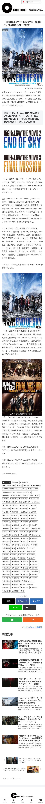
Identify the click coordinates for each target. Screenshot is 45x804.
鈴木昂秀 (25, 578)
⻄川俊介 (7, 574)
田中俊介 (7, 561)
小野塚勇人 (36, 528)
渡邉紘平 (32, 558)
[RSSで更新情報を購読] (33, 619)
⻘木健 (23, 584)
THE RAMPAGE (9, 502)
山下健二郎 (14, 532)
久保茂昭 (33, 508)
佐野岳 (6, 515)
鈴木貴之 (7, 581)
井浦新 (6, 512)
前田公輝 (33, 515)
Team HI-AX (35, 499)
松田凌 (27, 545)
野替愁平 (7, 578)
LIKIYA (6, 499)
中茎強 (16, 508)
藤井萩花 (36, 571)
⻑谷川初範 (17, 581)
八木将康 (24, 515)
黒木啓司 (7, 591)
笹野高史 (34, 568)
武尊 (15, 551)
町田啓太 (16, 561)
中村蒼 (34, 505)
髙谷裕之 (25, 588)
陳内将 (16, 584)
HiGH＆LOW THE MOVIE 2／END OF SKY (17, 492)
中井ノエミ (25, 505)
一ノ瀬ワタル (35, 502)
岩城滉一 (25, 535)
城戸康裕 (33, 518)
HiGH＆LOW (34, 489)
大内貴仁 (34, 522)
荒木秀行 (7, 571)
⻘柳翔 (31, 584)
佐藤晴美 (33, 512)
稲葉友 (17, 568)
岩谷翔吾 (16, 538)
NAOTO (14, 499)
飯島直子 (7, 588)
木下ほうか (18, 545)
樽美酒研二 (21, 548)
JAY (37, 495)
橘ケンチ (32, 548)
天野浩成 (16, 525)
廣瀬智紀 (16, 541)
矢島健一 (16, 564)
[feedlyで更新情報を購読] (12, 619)
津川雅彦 (32, 555)
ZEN (25, 502)
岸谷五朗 (25, 538)
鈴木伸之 (16, 578)
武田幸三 (22, 551)
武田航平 (32, 551)
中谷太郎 (24, 508)
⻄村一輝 (16, 574)
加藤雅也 (7, 518)
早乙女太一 (7, 545)
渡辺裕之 (22, 558)
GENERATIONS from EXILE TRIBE (15, 489)
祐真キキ (25, 564)
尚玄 (5, 532)
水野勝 (6, 555)
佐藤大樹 (15, 512)
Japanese (29, 2)
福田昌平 (34, 564)
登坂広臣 (25, 561)
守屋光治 (25, 525)
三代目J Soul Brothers (11, 505)
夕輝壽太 (25, 522)
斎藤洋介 (33, 541)
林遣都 (35, 545)
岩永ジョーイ (36, 535)
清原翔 (6, 558)
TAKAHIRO (24, 499)
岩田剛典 (7, 538)
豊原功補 (25, 574)
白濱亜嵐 (34, 561)
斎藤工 (25, 541)
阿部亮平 (7, 584)
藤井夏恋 (27, 571)
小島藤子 (34, 525)
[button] (29, 607)
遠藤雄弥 (34, 574)
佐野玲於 (15, 515)
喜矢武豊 (16, 518)
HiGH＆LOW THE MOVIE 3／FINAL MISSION (18, 495)
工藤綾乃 (34, 538)
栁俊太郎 (7, 548)
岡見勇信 (16, 535)
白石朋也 (7, 564)
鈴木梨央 (34, 578)
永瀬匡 (14, 555)
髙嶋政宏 (16, 588)
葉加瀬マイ (17, 571)
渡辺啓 (14, 558)
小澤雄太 (27, 528)
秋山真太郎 (7, 568)
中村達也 (7, 508)
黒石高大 (16, 591)
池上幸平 (22, 555)
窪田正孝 (25, 568)
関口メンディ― (29, 581)
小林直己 (7, 528)
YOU (19, 502)
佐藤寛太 (24, 512)
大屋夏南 (7, 525)
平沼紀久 (7, 541)
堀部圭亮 (16, 522)
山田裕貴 (7, 535)
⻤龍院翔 (34, 588)
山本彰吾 (34, 532)
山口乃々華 (24, 532)
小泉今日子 (17, 528)
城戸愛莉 (7, 522)
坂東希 (25, 518)
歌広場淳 (7, 551)
